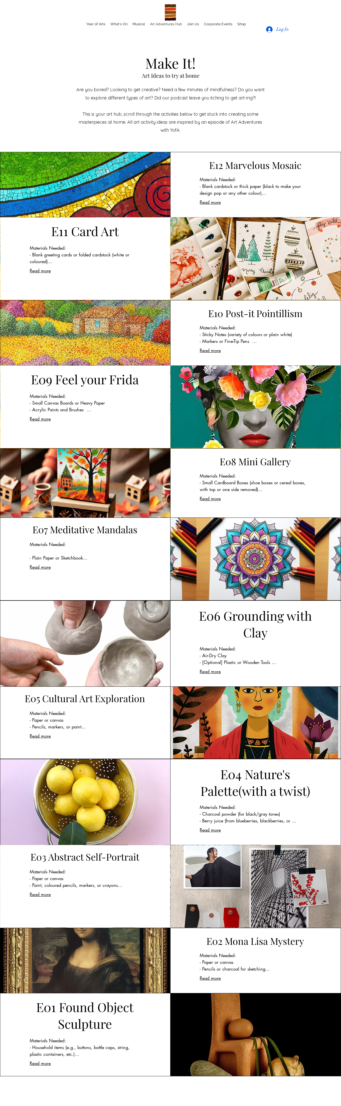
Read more (210, 202)
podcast (179, 98)
